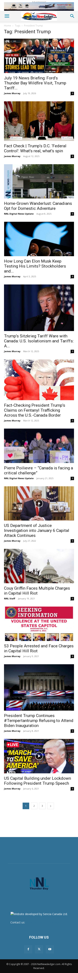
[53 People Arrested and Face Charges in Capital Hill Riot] (39, 624)
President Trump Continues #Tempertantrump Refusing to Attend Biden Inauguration (38, 720)
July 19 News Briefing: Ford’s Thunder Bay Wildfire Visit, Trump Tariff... (35, 83)
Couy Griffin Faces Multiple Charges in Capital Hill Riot (37, 591)
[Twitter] (39, 949)
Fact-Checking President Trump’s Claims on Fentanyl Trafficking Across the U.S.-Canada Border (34, 410)
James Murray (12, 93)
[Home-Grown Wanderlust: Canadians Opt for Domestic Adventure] (39, 181)
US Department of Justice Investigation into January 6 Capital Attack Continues (36, 530)
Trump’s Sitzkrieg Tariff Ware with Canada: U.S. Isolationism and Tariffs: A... (39, 341)
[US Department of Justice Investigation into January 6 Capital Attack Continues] (39, 503)
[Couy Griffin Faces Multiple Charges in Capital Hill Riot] (39, 566)
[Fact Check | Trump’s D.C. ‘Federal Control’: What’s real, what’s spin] (39, 121)
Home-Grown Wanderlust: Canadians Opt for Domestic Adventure (38, 206)
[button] (6, 16)
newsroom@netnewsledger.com (47, 922)
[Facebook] (28, 949)
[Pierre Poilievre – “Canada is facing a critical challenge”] (39, 446)
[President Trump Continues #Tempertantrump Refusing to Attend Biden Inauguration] (39, 687)
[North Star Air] (39, 6)
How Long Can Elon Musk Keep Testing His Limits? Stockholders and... (35, 266)
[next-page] (50, 806)
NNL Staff (9, 598)
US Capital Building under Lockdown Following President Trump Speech (37, 781)
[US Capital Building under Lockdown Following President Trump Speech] (39, 756)
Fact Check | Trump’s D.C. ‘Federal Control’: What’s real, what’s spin (35, 148)
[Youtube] (50, 949)
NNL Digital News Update (19, 213)
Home (7, 25)
